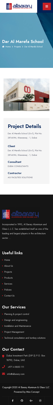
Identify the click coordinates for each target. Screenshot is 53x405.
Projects (17, 46)
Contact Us (9, 295)
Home (8, 46)
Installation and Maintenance (17, 326)
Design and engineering (15, 320)
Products (8, 277)
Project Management (14, 332)
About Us (8, 266)
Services (8, 283)
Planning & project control (16, 314)
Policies (8, 289)
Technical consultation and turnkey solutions (25, 338)
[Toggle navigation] (47, 6)
